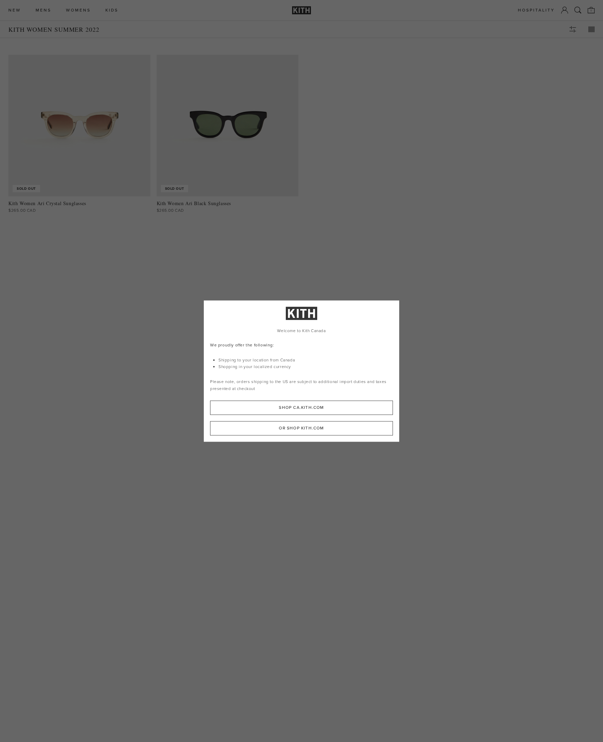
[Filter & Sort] (573, 29)
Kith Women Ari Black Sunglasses (194, 203)
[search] (577, 10)
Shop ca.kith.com (301, 407)
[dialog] (301, 371)
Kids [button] (111, 10)
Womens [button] (78, 10)
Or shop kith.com (301, 428)
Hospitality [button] (536, 10)
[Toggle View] (591, 29)
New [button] (14, 10)
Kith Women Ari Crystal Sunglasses (47, 203)
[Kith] (301, 10)
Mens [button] (43, 10)
